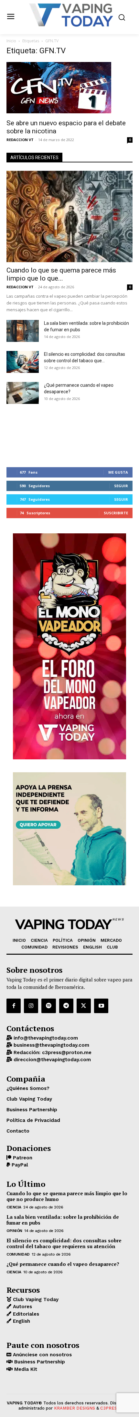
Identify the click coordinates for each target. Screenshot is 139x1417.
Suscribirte (116, 512)
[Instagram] (31, 1006)
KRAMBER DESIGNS (74, 1408)
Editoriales (25, 1314)
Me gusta (118, 472)
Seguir (121, 485)
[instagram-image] (27, 436)
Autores (21, 1306)
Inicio (11, 41)
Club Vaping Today (35, 1299)
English (20, 1321)
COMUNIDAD (18, 1254)
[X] (84, 1006)
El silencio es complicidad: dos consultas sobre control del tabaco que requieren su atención (64, 1243)
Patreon (21, 1158)
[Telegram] (66, 1006)
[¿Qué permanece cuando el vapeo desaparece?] (22, 393)
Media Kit (25, 1369)
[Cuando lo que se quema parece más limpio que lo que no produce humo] (69, 216)
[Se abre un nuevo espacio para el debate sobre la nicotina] (69, 88)
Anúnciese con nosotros (41, 1355)
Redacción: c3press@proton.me (51, 1052)
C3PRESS (110, 1408)
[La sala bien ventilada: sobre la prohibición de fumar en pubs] (22, 331)
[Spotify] (48, 1006)
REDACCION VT (20, 139)
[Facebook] (13, 1006)
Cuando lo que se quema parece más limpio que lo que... (61, 274)
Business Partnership (39, 1362)
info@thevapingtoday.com (45, 1038)
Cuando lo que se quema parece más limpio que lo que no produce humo (66, 1196)
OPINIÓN (14, 1230)
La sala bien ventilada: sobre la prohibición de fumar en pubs (62, 1220)
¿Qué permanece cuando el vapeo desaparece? (62, 1264)
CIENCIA (13, 1207)
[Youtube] (101, 1006)
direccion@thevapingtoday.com (51, 1060)
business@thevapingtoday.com (50, 1045)
